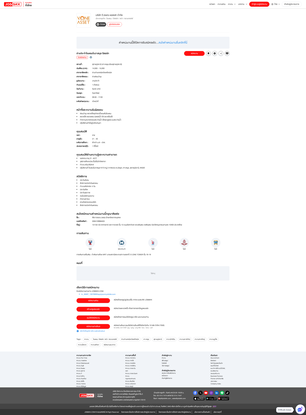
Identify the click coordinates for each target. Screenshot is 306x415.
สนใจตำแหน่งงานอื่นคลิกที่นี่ (172, 42)
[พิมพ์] (214, 53)
